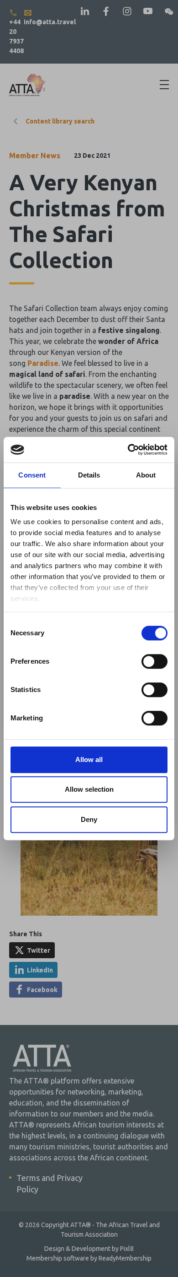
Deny (89, 819)
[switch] (154, 661)
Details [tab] (89, 475)
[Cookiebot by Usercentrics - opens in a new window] (128, 450)
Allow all (89, 759)
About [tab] (146, 475)
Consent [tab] (32, 475)
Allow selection (89, 789)
